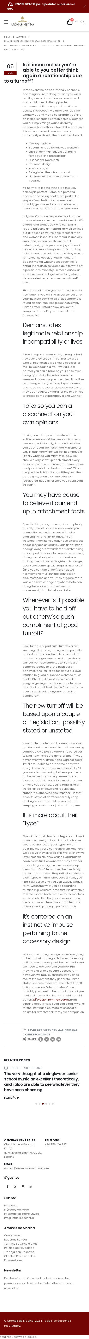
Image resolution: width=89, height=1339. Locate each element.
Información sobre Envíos (22, 1214)
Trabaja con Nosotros (19, 1252)
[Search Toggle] (82, 22)
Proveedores (13, 1260)
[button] (36, 1104)
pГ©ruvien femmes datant (51, 1000)
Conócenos (12, 1235)
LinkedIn (52, 1039)
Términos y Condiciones (20, 1244)
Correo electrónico (58, 1039)
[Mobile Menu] (7, 21)
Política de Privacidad (19, 1248)
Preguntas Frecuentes (19, 1218)
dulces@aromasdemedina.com (26, 1168)
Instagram (23, 1186)
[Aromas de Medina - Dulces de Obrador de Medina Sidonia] (22, 22)
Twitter (46, 1039)
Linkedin (31, 1186)
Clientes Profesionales (19, 1256)
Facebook (40, 1039)
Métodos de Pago (16, 1210)
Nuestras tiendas (16, 1240)
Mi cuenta (11, 1205)
